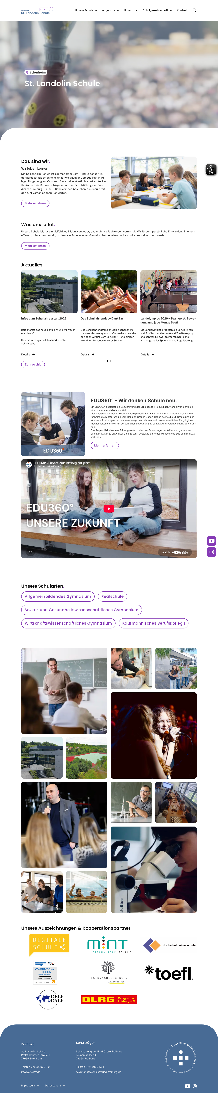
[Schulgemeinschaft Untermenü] (171, 10)
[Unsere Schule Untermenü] (96, 10)
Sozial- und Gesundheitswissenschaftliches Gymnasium (82, 609)
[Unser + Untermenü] (136, 10)
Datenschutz (53, 1085)
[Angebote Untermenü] (118, 10)
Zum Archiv (33, 364)
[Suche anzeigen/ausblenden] (194, 10)
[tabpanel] (49, 313)
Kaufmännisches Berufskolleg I (153, 623)
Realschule (112, 596)
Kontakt (182, 10)
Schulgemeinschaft (155, 10)
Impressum (28, 1085)
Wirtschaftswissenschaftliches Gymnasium (68, 623)
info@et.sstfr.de (30, 1072)
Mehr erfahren (35, 203)
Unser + (129, 10)
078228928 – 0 (40, 1066)
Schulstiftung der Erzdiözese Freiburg (99, 1051)
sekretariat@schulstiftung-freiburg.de (98, 1072)
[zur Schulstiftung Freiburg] (181, 1058)
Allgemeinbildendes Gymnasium (58, 596)
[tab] (107, 361)
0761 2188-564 (95, 1066)
